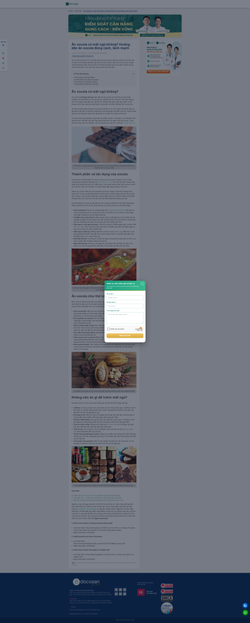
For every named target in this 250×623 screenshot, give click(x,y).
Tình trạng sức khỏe (113, 311)
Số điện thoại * (111, 302)
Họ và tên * (110, 294)
